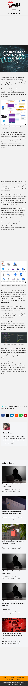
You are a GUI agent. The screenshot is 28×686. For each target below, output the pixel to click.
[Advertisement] (14, 30)
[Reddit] (16, 415)
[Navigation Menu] (14, 10)
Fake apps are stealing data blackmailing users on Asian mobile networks (13, 603)
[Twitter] (11, 14)
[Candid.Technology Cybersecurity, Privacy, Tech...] (14, 4)
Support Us (18, 679)
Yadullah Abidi (6, 489)
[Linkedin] (17, 14)
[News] (20, 14)
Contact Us (12, 677)
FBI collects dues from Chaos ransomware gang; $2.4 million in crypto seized (12, 635)
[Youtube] (14, 14)
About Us (5, 677)
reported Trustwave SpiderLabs (18, 94)
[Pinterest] (25, 415)
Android (3, 611)
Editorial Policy (21, 677)
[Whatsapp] (21, 415)
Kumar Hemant (14, 66)
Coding (12, 517)
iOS (16, 547)
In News (13, 489)
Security (17, 489)
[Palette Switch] (9, 10)
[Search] (19, 10)
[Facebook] (8, 14)
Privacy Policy (10, 679)
